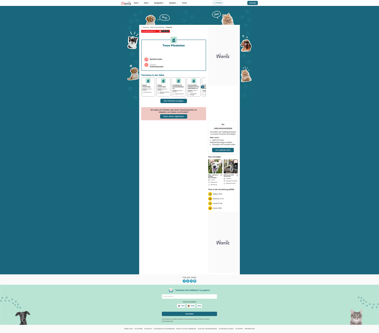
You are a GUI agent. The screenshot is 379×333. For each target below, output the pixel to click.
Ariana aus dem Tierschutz (229, 175)
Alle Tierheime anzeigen (173, 101)
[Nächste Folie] (202, 87)
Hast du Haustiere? (189, 302)
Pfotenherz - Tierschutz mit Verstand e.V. (193, 86)
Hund (183, 306)
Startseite (146, 27)
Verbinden (252, 3)
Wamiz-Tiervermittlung (157, 27)
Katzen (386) (217, 208)
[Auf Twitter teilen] (187, 281)
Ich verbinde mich (222, 150)
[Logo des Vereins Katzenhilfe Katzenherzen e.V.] (179, 80)
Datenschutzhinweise (164, 329)
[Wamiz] (126, 2)
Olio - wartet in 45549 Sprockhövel (213, 176)
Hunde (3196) (217, 203)
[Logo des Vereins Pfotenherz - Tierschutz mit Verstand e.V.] (194, 80)
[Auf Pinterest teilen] (194, 281)
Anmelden (189, 314)
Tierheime (169, 27)
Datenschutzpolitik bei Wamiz (195, 319)
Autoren (138, 329)
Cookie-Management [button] (207, 329)
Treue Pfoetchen (146, 86)
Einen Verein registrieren (173, 116)
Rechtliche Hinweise (186, 329)
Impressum (250, 329)
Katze (193, 306)
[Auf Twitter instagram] (191, 281)
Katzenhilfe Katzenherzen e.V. (178, 86)
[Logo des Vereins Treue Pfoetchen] (148, 80)
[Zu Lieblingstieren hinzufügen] (220, 161)
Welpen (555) (217, 194)
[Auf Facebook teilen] (184, 281)
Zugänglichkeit (226, 329)
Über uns (128, 329)
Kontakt (148, 329)
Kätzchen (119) (218, 199)
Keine (199, 306)
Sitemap (239, 329)
